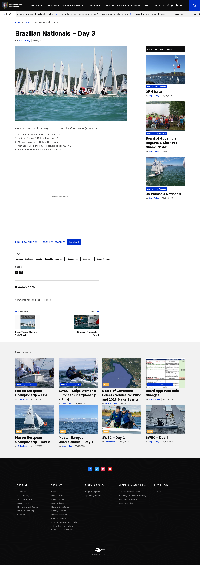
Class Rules (56, 491)
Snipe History (23, 495)
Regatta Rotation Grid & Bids (64, 522)
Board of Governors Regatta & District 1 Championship (161, 142)
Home (17, 22)
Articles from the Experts (130, 491)
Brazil (39, 259)
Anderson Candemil (24, 259)
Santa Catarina (103, 259)
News (147, 5)
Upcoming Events (93, 495)
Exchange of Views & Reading (132, 495)
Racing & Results (73, 5)
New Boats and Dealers (27, 507)
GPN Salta (154, 92)
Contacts (159, 5)
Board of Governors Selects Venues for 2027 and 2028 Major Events (121, 395)
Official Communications (62, 526)
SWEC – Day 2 (113, 438)
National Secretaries (60, 507)
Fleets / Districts (58, 510)
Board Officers (57, 503)
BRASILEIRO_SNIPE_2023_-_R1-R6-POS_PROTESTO (40, 242)
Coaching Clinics (58, 518)
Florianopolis (73, 259)
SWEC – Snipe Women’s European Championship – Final (77, 395)
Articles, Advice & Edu (132, 485)
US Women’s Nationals (163, 194)
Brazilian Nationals (54, 259)
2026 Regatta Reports (156, 87)
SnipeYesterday (126, 503)
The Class (52, 5)
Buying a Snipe (24, 503)
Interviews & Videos (128, 499)
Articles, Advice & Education (121, 5)
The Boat (36, 5)
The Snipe (21, 491)
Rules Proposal (57, 499)
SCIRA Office (110, 403)
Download (74, 242)
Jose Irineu (88, 259)
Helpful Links (161, 485)
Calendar (94, 5)
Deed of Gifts (57, 495)
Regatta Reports (92, 491)
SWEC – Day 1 (157, 438)
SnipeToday (24, 40)
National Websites (59, 514)
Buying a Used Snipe (26, 510)
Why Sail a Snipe (24, 499)
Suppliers (21, 514)
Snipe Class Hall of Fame (62, 530)
